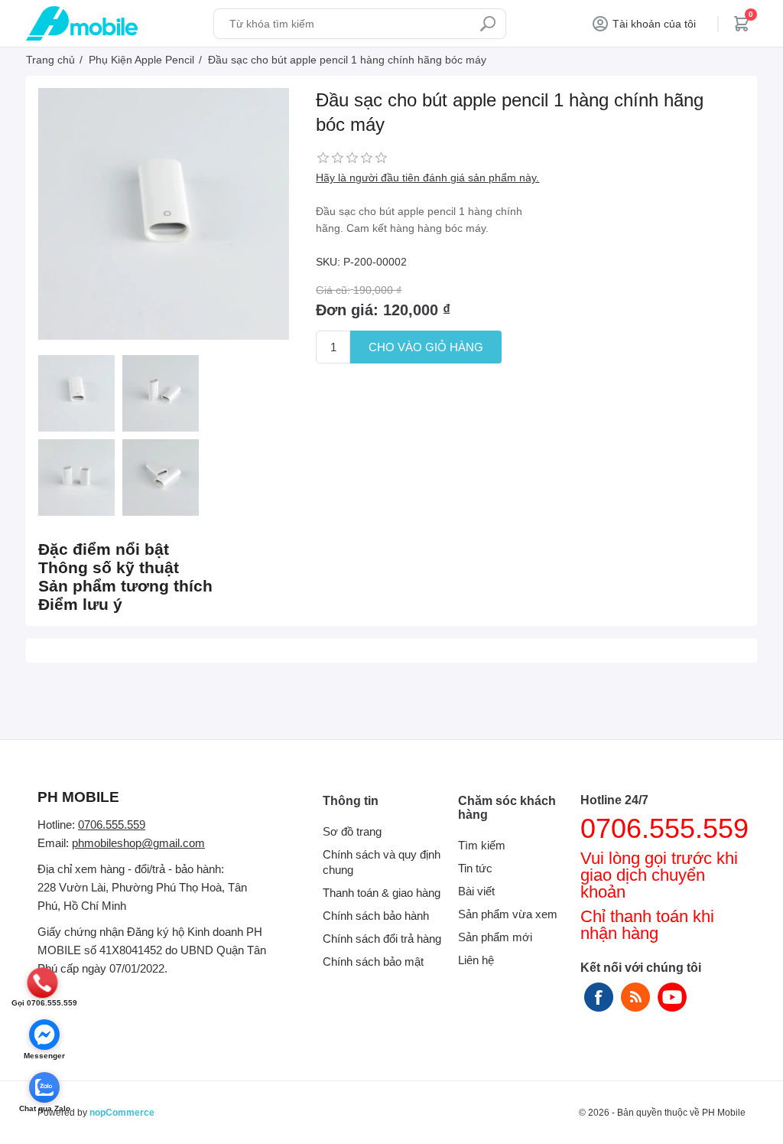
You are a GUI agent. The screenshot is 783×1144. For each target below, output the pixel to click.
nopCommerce (121, 1112)
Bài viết (476, 891)
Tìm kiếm (487, 23)
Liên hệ (476, 959)
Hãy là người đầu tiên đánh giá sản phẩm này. (427, 177)
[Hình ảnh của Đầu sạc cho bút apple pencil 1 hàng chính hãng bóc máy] (76, 393)
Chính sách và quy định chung (381, 862)
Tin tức (475, 868)
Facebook (598, 997)
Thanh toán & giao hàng (381, 892)
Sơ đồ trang (352, 831)
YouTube (672, 997)
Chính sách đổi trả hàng (382, 938)
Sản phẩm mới (495, 937)
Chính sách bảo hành (376, 915)
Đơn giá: (347, 309)
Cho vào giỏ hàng (426, 347)
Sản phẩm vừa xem (507, 914)
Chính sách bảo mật (373, 961)
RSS (635, 997)
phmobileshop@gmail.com (138, 842)
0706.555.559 (111, 824)
